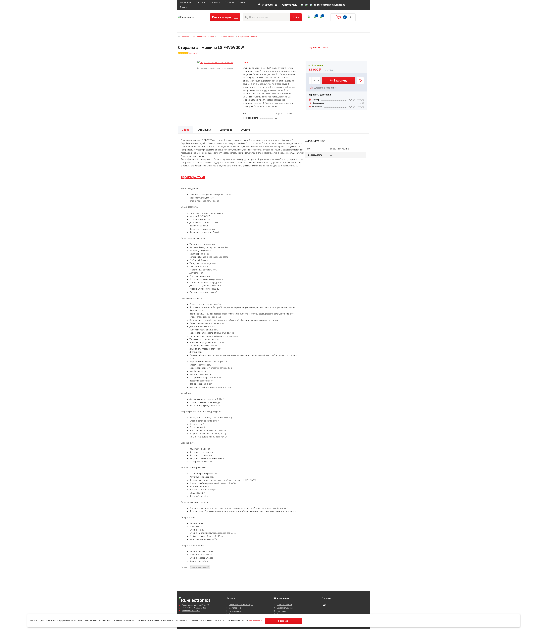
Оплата (241, 2)
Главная (185, 36)
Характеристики (193, 177)
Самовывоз (214, 2)
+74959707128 (268, 4)
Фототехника (235, 608)
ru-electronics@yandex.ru (331, 5)
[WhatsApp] (311, 5)
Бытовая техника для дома (203, 36)
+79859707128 (288, 4)
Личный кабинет (284, 604)
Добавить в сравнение (324, 88)
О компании (185, 2)
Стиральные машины (226, 36)
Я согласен (283, 621)
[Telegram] (307, 5)
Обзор (185, 129)
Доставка (200, 2)
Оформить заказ (285, 608)
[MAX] (302, 5)
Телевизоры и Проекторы (241, 604)
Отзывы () (205, 129)
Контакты (229, 2)
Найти (296, 17)
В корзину (340, 80)
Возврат (184, 7)
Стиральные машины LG (248, 36)
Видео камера (235, 611)
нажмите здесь (255, 620)
